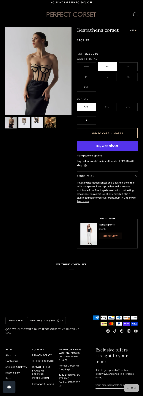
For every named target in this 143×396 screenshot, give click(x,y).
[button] (107, 53)
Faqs (8, 378)
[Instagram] (129, 331)
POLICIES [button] (38, 349)
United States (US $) (44, 320)
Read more (83, 201)
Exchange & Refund (43, 383)
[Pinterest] (121, 331)
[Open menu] (11, 14)
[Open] (9, 387)
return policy (12, 372)
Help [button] (8, 349)
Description (86, 176)
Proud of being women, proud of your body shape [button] (70, 354)
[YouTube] (136, 331)
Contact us (11, 360)
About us (10, 355)
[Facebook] (108, 331)
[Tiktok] (114, 331)
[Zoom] (38, 71)
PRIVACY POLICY (42, 355)
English (14, 320)
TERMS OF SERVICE (43, 360)
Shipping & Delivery (16, 366)
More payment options (89, 155)
